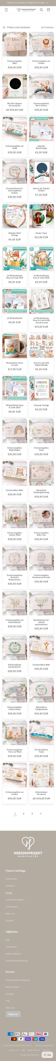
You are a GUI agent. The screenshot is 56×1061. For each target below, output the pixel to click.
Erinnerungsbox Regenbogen (14, 449)
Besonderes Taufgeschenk (41, 708)
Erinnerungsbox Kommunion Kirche (41, 576)
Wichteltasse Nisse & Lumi (14, 364)
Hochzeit (10, 885)
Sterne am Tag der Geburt (41, 189)
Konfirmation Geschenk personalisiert (41, 622)
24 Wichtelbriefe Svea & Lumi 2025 (41, 277)
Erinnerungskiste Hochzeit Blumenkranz (14, 577)
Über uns (10, 913)
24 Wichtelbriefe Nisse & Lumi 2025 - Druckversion (41, 320)
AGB (8, 939)
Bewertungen (12, 986)
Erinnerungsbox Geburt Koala (14, 708)
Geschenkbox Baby (14, 490)
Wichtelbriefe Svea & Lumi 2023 (14, 406)
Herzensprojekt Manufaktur (20, 1045)
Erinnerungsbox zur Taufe (15, 147)
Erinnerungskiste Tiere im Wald (14, 751)
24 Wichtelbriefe (14, 318)
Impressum (11, 946)
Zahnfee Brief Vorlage (14, 234)
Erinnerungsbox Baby (14, 62)
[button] (6, 9)
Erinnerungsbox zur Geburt (41, 62)
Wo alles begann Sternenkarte (14, 104)
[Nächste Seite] (40, 813)
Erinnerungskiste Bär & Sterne (41, 104)
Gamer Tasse (41, 233)
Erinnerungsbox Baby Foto (41, 534)
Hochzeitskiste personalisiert (14, 666)
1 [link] (15, 813)
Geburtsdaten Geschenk (41, 793)
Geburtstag (11, 878)
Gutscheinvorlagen (15, 899)
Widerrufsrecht (13, 953)
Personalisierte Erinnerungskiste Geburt (14, 190)
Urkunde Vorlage (41, 405)
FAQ (8, 1000)
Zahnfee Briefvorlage (41, 147)
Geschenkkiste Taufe (41, 751)
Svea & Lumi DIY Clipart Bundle (41, 364)
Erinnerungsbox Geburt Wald (14, 534)
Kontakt (10, 920)
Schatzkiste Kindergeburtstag (41, 491)
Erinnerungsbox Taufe (41, 449)
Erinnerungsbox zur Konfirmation (15, 621)
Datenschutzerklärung (17, 960)
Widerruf (13, 1014)
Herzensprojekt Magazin (18, 979)
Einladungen (12, 906)
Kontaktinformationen (29, 1055)
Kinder (9, 892)
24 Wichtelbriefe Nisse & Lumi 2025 (14, 277)
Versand (46, 1050)
